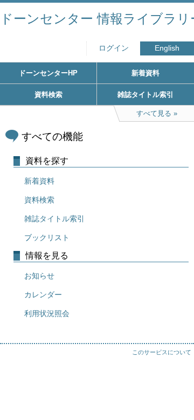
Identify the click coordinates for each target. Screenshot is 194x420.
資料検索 (48, 94)
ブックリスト (47, 237)
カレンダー (43, 294)
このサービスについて (161, 352)
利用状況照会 (47, 313)
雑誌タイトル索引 (145, 94)
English (167, 48)
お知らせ (39, 275)
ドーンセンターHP (48, 73)
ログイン (114, 48)
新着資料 (145, 73)
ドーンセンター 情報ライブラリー (97, 18)
